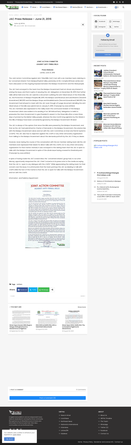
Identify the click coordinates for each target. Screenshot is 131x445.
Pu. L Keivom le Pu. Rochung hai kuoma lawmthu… (108, 188)
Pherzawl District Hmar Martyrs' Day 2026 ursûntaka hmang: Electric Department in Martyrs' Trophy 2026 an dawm (107, 84)
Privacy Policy (88, 442)
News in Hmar (66, 415)
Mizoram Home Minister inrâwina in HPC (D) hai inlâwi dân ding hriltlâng (112, 126)
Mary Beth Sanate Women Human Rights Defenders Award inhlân (112, 105)
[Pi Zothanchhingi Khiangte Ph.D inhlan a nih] (108, 158)
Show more (82, 307)
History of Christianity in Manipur (109, 181)
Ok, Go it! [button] (9, 439)
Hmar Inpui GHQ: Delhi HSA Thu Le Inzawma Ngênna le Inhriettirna (73, 327)
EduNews (64, 434)
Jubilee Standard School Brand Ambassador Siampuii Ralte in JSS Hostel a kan (112, 73)
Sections (89, 7)
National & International (69, 424)
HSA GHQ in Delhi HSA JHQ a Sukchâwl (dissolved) (46, 326)
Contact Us (105, 434)
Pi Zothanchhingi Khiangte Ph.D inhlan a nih (108, 174)
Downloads (102, 7)
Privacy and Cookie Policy (24, 2)
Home (26, 7)
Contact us (59, 2)
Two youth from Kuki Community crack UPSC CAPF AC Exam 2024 (109, 196)
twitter (116, 27)
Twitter (34, 290)
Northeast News (61, 7)
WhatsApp (104, 424)
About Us (10, 2)
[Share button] (52, 289)
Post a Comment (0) (48, 398)
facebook (102, 21)
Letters (16, 15)
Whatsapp (44, 290)
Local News (46, 7)
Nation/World (77, 7)
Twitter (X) (104, 427)
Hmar (34, 7)
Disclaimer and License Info (44, 2)
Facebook (23, 290)
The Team (104, 421)
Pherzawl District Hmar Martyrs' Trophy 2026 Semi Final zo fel (112, 95)
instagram (102, 27)
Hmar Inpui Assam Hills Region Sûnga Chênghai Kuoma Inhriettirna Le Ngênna (21, 327)
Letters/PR (64, 430)
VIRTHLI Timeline (106, 418)
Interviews (64, 427)
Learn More (17, 435)
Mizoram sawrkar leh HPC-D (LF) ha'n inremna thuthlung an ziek (111, 116)
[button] (123, 7)
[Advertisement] (49, 44)
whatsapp (116, 21)
